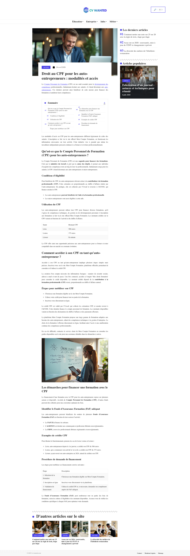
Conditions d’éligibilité (57, 116)
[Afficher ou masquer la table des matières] (81, 103)
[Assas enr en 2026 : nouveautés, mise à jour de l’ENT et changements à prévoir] (74, 529)
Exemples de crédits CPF (89, 120)
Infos (65, 535)
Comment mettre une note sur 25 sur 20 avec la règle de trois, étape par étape (44, 541)
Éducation (38, 535)
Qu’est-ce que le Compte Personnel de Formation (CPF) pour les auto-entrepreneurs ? (60, 110)
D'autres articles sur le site (60, 516)
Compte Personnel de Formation (56, 84)
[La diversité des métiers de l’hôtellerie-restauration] (103, 529)
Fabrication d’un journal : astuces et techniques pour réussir (138, 88)
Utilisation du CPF (56, 119)
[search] (155, 10)
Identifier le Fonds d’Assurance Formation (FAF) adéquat (91, 115)
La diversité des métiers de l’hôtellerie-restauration (100, 540)
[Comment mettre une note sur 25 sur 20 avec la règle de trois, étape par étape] (45, 529)
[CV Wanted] (95, 9)
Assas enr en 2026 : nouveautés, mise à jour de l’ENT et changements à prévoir (73, 541)
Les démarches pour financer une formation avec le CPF (89, 110)
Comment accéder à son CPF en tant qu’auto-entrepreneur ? (59, 124)
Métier (46, 67)
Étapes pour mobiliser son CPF (59, 128)
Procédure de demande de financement (89, 124)
